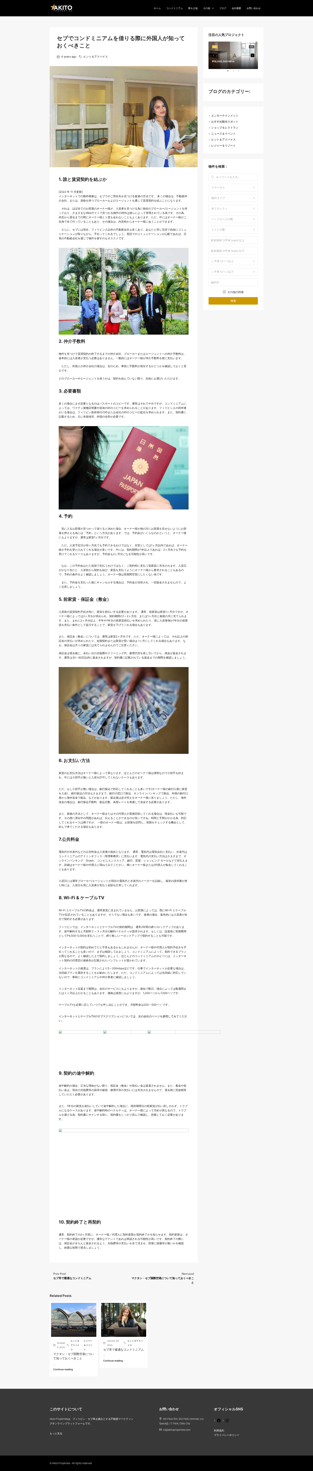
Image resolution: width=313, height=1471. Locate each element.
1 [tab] (229, 72)
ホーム (157, 8)
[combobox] (233, 187)
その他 (206, 8)
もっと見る (56, 1433)
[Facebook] (217, 1420)
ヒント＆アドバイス (95, 56)
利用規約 (219, 1430)
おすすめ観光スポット (224, 121)
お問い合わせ (254, 8)
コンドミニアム (174, 8)
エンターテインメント (224, 115)
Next (252, 55)
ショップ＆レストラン (224, 127)
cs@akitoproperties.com (176, 1429)
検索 (233, 300)
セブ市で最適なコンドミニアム (123, 1349)
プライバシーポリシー (226, 1435)
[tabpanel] (233, 55)
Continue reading (63, 1369)
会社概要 (236, 8)
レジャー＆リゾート (88, 1345)
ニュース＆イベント (223, 133)
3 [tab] (240, 72)
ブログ (222, 8)
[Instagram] (225, 1420)
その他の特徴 (235, 292)
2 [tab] (235, 72)
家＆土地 (193, 8)
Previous (214, 55)
